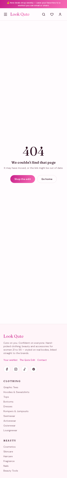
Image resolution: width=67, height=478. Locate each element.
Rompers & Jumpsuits (16, 411)
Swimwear (9, 416)
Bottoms (8, 401)
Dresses (7, 406)
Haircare (8, 456)
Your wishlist (10, 359)
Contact (42, 359)
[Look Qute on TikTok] (24, 369)
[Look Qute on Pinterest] (33, 369)
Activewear (9, 420)
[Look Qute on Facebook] (6, 369)
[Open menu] (5, 14)
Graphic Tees (10, 387)
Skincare (8, 451)
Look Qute (20, 14)
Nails (6, 465)
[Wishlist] (51, 14)
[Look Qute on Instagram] (15, 369)
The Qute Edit (27, 359)
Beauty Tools (10, 470)
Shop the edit (22, 179)
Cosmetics (9, 446)
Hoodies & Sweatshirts (16, 392)
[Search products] (43, 14)
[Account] (60, 14)
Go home (46, 179)
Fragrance (9, 461)
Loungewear (10, 430)
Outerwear (9, 425)
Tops (6, 396)
